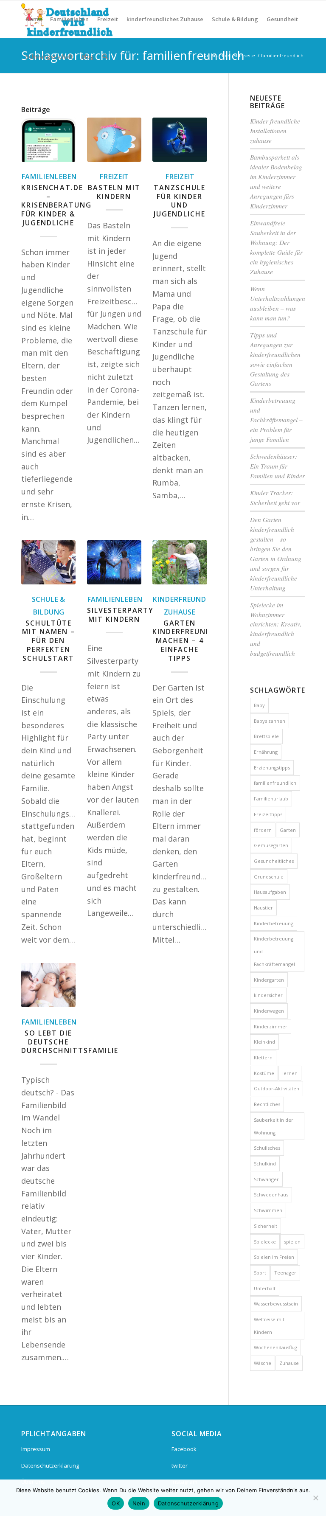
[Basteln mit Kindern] (114, 140)
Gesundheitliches (274, 861)
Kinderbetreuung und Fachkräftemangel (274, 951)
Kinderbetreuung (273, 923)
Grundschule (269, 876)
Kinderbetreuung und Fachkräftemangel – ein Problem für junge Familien (276, 420)
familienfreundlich (275, 783)
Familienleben (48, 176)
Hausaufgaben (270, 892)
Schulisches (267, 1148)
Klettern (263, 1057)
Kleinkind (264, 1042)
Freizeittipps (268, 814)
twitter (179, 1465)
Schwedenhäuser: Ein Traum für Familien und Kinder (277, 466)
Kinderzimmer (270, 1026)
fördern (263, 830)
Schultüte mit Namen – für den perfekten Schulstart (48, 640)
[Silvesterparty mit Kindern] (114, 562)
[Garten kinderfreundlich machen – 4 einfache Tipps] (179, 562)
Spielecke (265, 1241)
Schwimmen (268, 1210)
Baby (259, 705)
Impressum (35, 1449)
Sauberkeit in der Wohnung (273, 1126)
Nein (138, 1503)
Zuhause (289, 1363)
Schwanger (266, 1179)
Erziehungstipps (272, 767)
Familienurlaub (271, 798)
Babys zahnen (269, 721)
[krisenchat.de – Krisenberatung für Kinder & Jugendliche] (48, 140)
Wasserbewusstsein (276, 1303)
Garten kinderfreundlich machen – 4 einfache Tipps (190, 640)
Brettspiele (266, 736)
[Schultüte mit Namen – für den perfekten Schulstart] (48, 562)
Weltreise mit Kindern (269, 1325)
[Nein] (315, 1498)
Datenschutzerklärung (50, 1465)
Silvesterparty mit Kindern (120, 615)
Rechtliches (267, 1104)
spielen (292, 1241)
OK (116, 1503)
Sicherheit (265, 1226)
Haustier (263, 907)
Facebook (184, 1449)
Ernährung (266, 752)
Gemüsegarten (271, 845)
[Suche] (105, 56)
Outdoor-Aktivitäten (276, 1088)
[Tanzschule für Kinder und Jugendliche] (179, 140)
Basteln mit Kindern (114, 192)
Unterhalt (264, 1288)
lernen (290, 1073)
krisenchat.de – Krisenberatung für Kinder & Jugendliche (56, 205)
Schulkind (265, 1163)
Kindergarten (269, 980)
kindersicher (268, 995)
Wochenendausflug (275, 1347)
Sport (260, 1272)
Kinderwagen (269, 1011)
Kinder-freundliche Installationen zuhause (275, 131)
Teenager (285, 1272)
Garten (288, 830)
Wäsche (262, 1363)
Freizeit (114, 176)
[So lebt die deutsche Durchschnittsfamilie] (48, 985)
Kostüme (264, 1073)
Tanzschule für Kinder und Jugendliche (179, 201)
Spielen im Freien (274, 1257)
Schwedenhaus (271, 1194)
